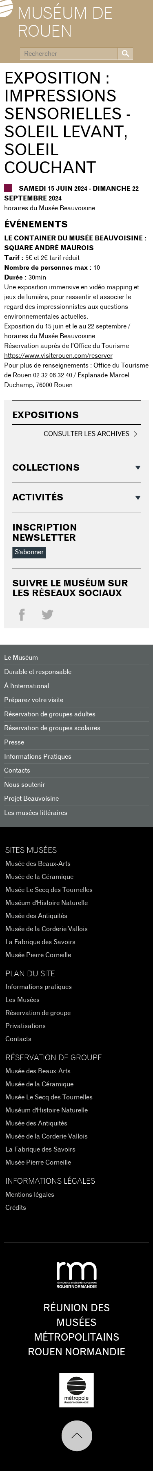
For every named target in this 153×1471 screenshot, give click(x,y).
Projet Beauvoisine (31, 798)
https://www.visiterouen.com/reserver (58, 355)
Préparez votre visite (33, 700)
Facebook (21, 616)
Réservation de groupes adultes (49, 714)
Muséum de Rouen (65, 23)
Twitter (47, 616)
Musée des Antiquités (36, 916)
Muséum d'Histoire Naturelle (46, 903)
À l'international (26, 686)
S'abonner (29, 552)
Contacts (17, 770)
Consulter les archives (86, 434)
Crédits (15, 1208)
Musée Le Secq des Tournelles (49, 890)
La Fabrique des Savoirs (40, 942)
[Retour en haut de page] (76, 1435)
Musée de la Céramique (39, 877)
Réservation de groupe (38, 1013)
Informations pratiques (38, 987)
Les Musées (22, 1000)
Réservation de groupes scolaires (52, 728)
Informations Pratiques (37, 756)
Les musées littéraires (35, 813)
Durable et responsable (37, 672)
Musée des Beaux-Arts (38, 864)
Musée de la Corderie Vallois (46, 929)
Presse (14, 742)
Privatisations (25, 1026)
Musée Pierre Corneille (38, 955)
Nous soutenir (24, 785)
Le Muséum (21, 657)
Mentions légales (29, 1194)
